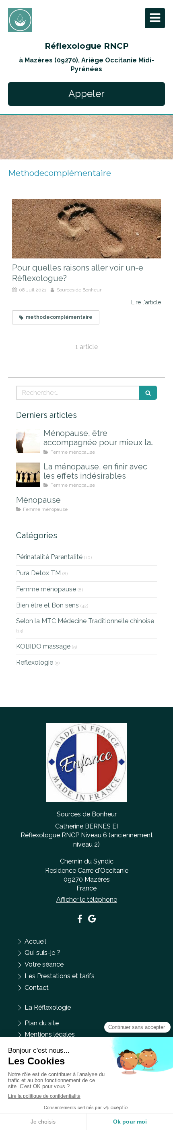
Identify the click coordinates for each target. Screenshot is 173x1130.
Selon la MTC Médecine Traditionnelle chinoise (85, 621)
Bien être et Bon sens (47, 605)
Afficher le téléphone (86, 899)
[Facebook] (79, 920)
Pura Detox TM (38, 573)
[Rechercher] (148, 393)
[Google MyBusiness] (92, 920)
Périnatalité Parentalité (49, 557)
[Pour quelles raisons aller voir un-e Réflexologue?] (86, 228)
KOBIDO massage (43, 646)
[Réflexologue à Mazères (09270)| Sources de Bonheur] (20, 20)
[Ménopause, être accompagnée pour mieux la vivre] (28, 441)
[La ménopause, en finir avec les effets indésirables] (28, 475)
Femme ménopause (46, 589)
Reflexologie (34, 662)
